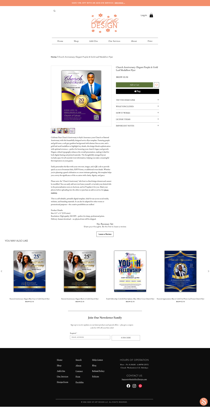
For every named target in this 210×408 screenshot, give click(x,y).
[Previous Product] (1, 271)
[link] (151, 15)
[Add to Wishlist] (156, 84)
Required (73, 333)
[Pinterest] (140, 385)
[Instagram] (134, 385)
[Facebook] (128, 385)
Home (53, 57)
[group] (105, 276)
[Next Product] (208, 271)
